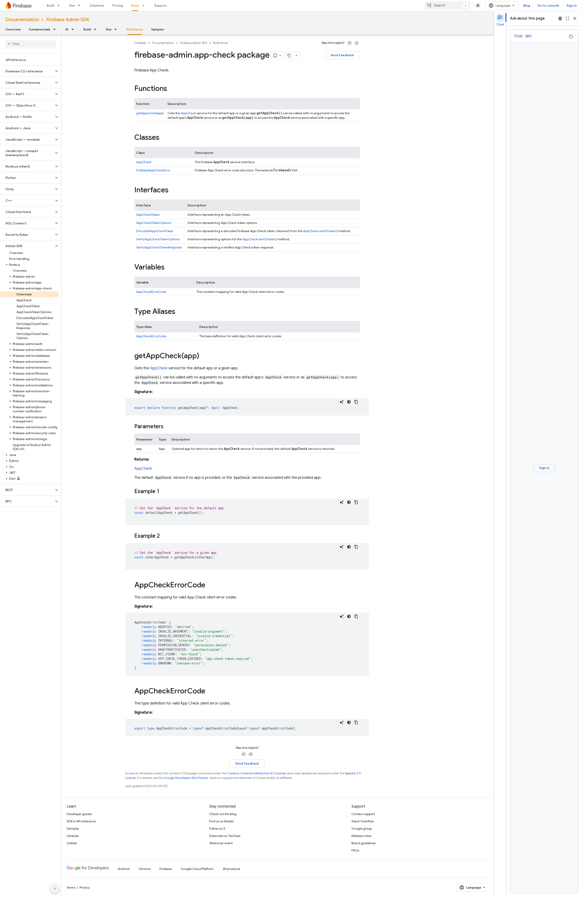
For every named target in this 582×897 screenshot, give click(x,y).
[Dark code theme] (349, 401)
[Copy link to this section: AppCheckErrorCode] (209, 585)
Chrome (145, 869)
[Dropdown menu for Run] (80, 5)
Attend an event (221, 843)
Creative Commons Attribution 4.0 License (256, 773)
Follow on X (217, 828)
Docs (135, 5)
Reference (134, 29)
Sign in (572, 5)
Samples (157, 29)
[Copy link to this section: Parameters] (168, 427)
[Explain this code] (341, 401)
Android (124, 869)
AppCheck (188, 113)
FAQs (355, 850)
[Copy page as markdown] (289, 55)
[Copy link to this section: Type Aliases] (179, 312)
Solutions (97, 5)
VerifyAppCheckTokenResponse (159, 247)
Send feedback (342, 55)
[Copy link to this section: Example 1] (163, 491)
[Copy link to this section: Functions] (171, 89)
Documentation (22, 20)
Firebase (140, 43)
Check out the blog (222, 814)
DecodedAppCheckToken (154, 231)
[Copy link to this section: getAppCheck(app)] (203, 356)
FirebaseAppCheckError (153, 170)
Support (160, 5)
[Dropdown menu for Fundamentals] (55, 29)
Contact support (363, 814)
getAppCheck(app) (150, 113)
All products (231, 869)
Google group (361, 828)
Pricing (117, 5)
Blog (526, 5)
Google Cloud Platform (197, 869)
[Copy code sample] (356, 401)
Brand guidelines (363, 843)
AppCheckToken (148, 215)
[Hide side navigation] (54, 888)
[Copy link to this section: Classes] (163, 138)
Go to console (548, 5)
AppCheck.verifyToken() (320, 231)
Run (72, 5)
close (574, 18)
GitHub (72, 843)
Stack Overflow (362, 821)
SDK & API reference (81, 821)
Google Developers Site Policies (186, 778)
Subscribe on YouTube (224, 836)
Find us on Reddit (221, 821)
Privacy (85, 887)
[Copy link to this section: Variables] (169, 267)
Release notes (361, 836)
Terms (71, 887)
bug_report (560, 18)
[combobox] (447, 5)
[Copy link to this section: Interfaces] (173, 190)
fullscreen (567, 18)
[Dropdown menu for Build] (59, 5)
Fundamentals (39, 29)
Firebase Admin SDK (67, 20)
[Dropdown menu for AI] (73, 29)
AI (66, 29)
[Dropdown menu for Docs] (144, 5)
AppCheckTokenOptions (153, 223)
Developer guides (79, 814)
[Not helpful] (356, 43)
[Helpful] (349, 43)
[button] (27, 71)
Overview (13, 29)
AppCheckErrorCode (151, 292)
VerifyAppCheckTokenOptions (158, 239)
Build (50, 5)
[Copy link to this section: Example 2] (164, 536)
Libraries (73, 836)
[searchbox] (30, 44)
